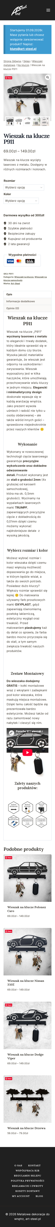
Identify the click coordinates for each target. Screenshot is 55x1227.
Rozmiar (9, 180)
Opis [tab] (9, 294)
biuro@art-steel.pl (23, 49)
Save (10, 78)
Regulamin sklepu (27, 1175)
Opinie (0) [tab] (12, 308)
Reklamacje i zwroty (27, 1185)
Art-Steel (15, 283)
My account (21, 1196)
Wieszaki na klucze (24, 277)
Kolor (7, 194)
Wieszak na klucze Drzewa (26, 1128)
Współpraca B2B (27, 1170)
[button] (47, 77)
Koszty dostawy (27, 1191)
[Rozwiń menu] (50, 10)
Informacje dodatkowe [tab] (20, 301)
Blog (39, 1196)
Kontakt (34, 1165)
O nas (18, 1165)
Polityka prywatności (27, 1180)
